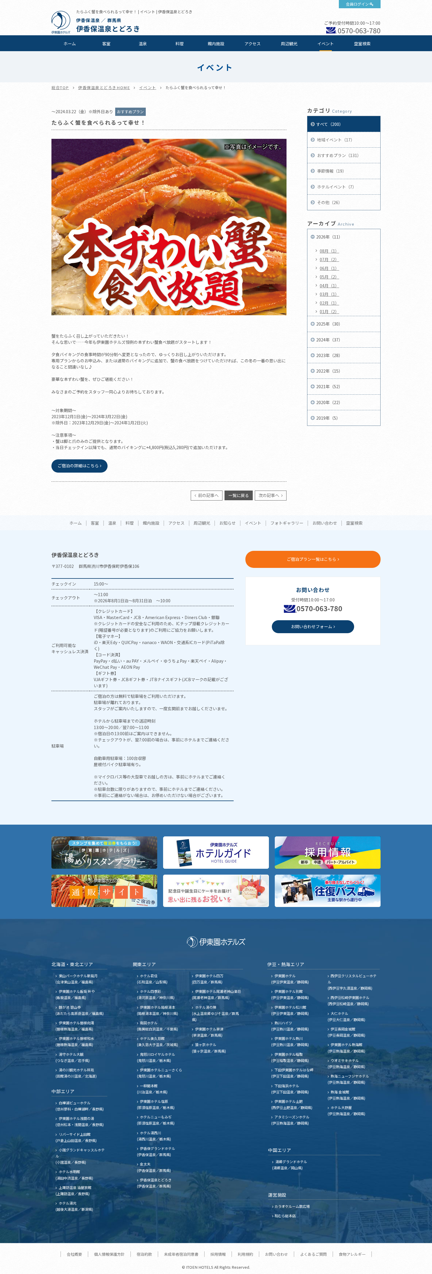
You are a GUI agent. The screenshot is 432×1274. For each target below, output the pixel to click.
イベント (325, 43)
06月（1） (329, 268)
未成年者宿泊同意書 (181, 1254)
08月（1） (329, 251)
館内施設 (216, 43)
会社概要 (74, 1254)
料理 (179, 43)
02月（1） (329, 303)
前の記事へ (208, 495)
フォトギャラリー (286, 523)
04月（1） (329, 286)
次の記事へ (269, 495)
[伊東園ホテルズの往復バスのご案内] (328, 891)
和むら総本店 (285, 1215)
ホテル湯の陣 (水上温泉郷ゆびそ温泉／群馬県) (215, 1013)
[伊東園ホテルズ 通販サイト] (104, 891)
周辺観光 (289, 43)
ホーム (69, 43)
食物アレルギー (352, 1254)
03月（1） (329, 294)
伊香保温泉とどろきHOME (104, 87)
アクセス (253, 43)
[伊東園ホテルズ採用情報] (328, 852)
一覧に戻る (238, 495)
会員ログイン (357, 4)
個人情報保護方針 (109, 1254)
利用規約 (245, 1254)
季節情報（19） (331, 171)
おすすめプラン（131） (338, 155)
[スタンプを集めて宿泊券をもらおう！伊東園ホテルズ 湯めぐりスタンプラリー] (104, 852)
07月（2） (329, 259)
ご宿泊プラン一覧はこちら (311, 559)
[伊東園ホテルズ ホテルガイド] (216, 852)
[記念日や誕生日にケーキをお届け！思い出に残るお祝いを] (216, 891)
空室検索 (362, 43)
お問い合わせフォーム (311, 626)
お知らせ (227, 523)
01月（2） (329, 311)
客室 (106, 43)
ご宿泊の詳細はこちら (78, 465)
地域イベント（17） (335, 140)
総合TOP (60, 87)
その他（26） (329, 202)
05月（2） (329, 277)
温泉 (143, 43)
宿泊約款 (144, 1254)
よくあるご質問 (313, 1254)
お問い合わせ (324, 523)
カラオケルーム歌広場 (292, 1206)
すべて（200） (329, 124)
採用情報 (218, 1254)
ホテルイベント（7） (336, 187)
